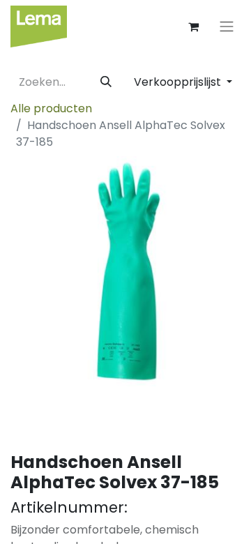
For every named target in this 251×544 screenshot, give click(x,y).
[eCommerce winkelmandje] (193, 26)
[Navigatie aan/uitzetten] (227, 27)
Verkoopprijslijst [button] (179, 82)
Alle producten (51, 108)
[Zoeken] (106, 82)
